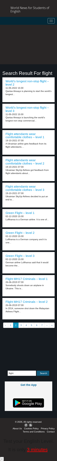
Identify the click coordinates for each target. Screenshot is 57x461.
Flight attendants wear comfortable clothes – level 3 (25, 188)
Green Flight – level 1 (20, 213)
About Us (17, 428)
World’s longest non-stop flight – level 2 (27, 83)
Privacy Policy (48, 428)
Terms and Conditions (34, 431)
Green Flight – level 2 (20, 232)
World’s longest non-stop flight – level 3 (27, 109)
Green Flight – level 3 (20, 255)
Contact (51, 431)
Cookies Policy (31, 428)
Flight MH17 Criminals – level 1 (27, 279)
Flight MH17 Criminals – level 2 (27, 301)
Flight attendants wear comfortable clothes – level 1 (25, 135)
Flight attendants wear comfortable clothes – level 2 (25, 162)
